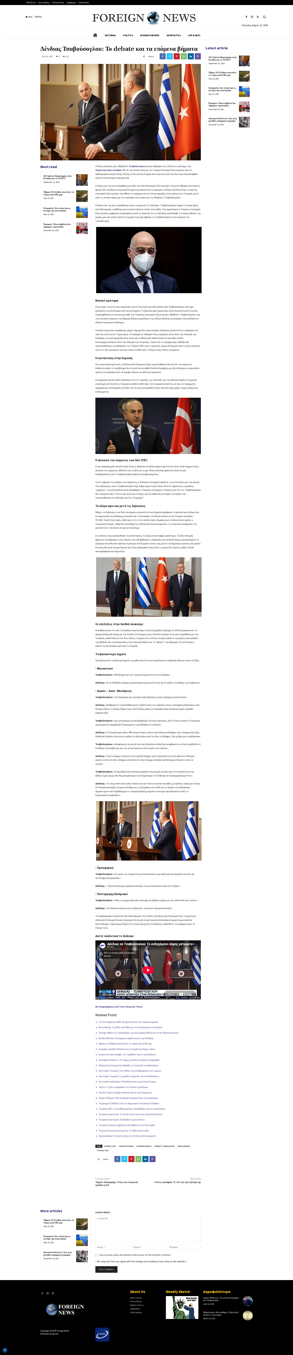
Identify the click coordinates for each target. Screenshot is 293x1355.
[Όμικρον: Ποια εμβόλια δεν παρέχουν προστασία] (82, 228)
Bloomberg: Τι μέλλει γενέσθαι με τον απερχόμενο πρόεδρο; (130, 1027)
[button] (264, 17)
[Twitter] (258, 17)
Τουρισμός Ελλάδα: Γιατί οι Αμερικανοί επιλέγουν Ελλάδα (129, 1103)
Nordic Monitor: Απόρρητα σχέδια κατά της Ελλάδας (126, 1038)
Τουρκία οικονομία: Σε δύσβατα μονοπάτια (122, 1119)
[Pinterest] (177, 56)
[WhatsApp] (184, 56)
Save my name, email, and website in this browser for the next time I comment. (135, 1255)
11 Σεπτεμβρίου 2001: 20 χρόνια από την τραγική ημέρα (128, 1021)
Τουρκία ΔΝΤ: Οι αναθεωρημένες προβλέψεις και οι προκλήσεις (132, 1108)
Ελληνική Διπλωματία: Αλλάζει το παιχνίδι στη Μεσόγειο (129, 1065)
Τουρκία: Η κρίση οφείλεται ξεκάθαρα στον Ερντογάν (127, 1125)
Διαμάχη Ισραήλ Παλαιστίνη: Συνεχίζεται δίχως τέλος (127, 1049)
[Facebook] (246, 17)
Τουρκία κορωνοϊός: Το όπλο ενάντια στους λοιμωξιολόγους (130, 1114)
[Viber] (198, 56)
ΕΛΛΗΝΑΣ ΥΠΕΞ (110, 1146)
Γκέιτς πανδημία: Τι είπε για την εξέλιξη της (177, 1182)
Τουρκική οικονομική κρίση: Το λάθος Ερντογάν (124, 1130)
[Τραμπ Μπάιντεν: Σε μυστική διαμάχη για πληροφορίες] (248, 1301)
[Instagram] (252, 17)
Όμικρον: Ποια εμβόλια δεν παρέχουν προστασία (57, 225)
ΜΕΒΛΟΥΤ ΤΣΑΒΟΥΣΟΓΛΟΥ (164, 1146)
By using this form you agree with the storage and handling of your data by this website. (142, 1261)
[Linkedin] (191, 56)
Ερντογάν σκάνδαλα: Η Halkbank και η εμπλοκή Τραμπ (127, 1081)
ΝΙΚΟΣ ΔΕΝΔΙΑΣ (184, 1146)
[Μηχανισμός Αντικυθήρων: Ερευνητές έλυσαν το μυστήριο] (248, 1316)
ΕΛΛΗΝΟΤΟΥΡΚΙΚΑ (126, 1146)
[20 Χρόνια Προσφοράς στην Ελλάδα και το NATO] (82, 180)
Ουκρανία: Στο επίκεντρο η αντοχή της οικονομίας (56, 209)
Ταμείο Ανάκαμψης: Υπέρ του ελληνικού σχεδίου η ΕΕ (116, 1184)
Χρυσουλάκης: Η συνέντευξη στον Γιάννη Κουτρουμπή (127, 1135)
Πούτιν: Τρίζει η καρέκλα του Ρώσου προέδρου (123, 1087)
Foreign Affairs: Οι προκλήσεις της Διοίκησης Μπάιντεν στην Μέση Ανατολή (138, 1032)
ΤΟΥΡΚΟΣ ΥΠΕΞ (103, 1150)
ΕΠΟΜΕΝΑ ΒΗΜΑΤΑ (143, 1146)
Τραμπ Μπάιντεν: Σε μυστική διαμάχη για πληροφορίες (221, 1299)
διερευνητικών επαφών (108, 170)
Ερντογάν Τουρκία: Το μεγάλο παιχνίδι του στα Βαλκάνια (129, 1076)
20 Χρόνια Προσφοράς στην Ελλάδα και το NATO (57, 177)
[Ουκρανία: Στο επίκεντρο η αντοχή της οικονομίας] (82, 212)
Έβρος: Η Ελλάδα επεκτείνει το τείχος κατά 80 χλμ (58, 193)
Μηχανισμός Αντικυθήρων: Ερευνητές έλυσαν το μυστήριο (221, 1313)
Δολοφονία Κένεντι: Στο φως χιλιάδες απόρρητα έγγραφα (129, 1059)
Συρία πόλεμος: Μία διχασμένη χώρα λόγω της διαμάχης (128, 1097)
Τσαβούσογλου (137, 166)
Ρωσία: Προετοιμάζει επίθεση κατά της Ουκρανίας (125, 1092)
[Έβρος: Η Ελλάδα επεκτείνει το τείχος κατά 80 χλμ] (82, 196)
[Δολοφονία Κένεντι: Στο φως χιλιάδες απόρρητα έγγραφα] (82, 1256)
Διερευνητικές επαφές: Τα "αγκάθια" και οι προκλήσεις (127, 1054)
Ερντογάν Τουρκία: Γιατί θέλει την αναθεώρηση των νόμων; (130, 1070)
